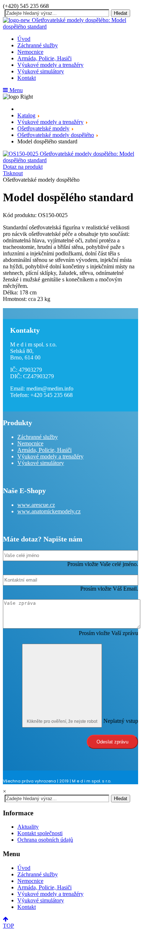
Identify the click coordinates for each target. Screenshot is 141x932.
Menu (15, 90)
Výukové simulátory (40, 71)
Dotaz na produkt (23, 167)
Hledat (120, 13)
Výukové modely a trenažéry (50, 65)
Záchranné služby (37, 45)
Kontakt (26, 78)
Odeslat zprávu (112, 742)
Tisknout (13, 173)
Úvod (23, 39)
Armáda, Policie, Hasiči (44, 58)
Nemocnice (30, 52)
